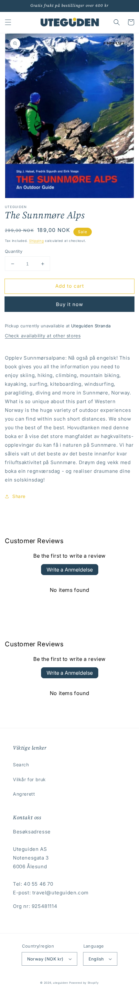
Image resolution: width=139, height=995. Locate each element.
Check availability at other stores (42, 335)
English (96, 958)
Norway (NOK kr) (45, 958)
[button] (8, 22)
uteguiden (60, 982)
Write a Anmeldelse (70, 569)
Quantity (13, 251)
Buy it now (69, 304)
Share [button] (19, 496)
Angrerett (24, 794)
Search (21, 764)
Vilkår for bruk (29, 779)
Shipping (36, 241)
